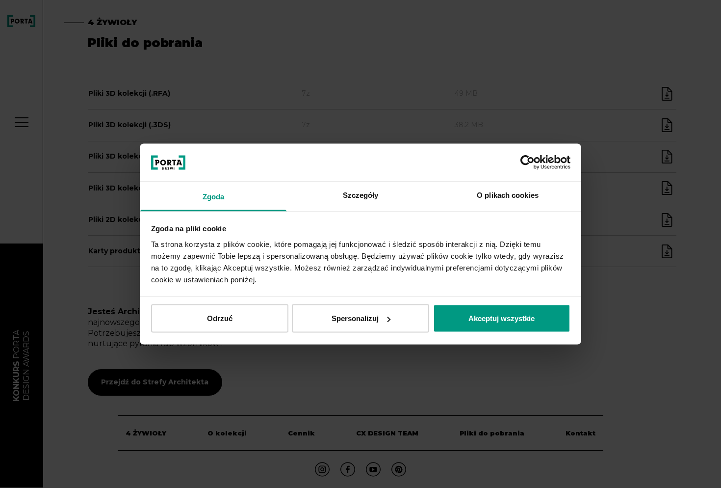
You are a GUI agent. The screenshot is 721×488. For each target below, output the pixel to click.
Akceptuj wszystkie (501, 318)
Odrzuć (219, 318)
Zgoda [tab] (214, 196)
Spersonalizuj (355, 318)
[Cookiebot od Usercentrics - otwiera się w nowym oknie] (527, 162)
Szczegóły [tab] (361, 194)
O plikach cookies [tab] (508, 194)
